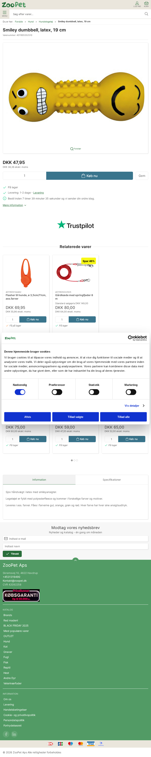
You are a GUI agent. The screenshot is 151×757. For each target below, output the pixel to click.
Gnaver (7, 651)
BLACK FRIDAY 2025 (16, 625)
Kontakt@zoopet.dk (15, 580)
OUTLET (8, 636)
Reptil (6, 667)
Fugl (6, 657)
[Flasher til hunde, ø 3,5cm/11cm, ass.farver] (26, 273)
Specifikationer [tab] (112, 479)
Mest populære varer (16, 630)
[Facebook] (6, 734)
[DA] (14, 4)
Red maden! (10, 620)
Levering (38, 192)
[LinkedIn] (14, 734)
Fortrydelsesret (12, 725)
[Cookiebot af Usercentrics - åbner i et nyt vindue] (131, 338)
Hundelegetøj (46, 21)
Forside (19, 21)
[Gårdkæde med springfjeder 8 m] (75, 273)
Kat (5, 646)
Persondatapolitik (13, 720)
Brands (7, 615)
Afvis (27, 416)
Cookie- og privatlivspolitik (19, 715)
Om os (7, 699)
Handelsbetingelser (15, 709)
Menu (4, 16)
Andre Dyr (9, 678)
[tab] (72, 460)
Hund (31, 21)
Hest (6, 672)
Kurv (146, 6)
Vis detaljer (132, 405)
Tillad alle (123, 416)
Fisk (5, 662)
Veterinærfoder (12, 683)
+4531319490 (11, 576)
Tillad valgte (75, 416)
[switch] (57, 392)
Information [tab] (39, 479)
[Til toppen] (75, 561)
